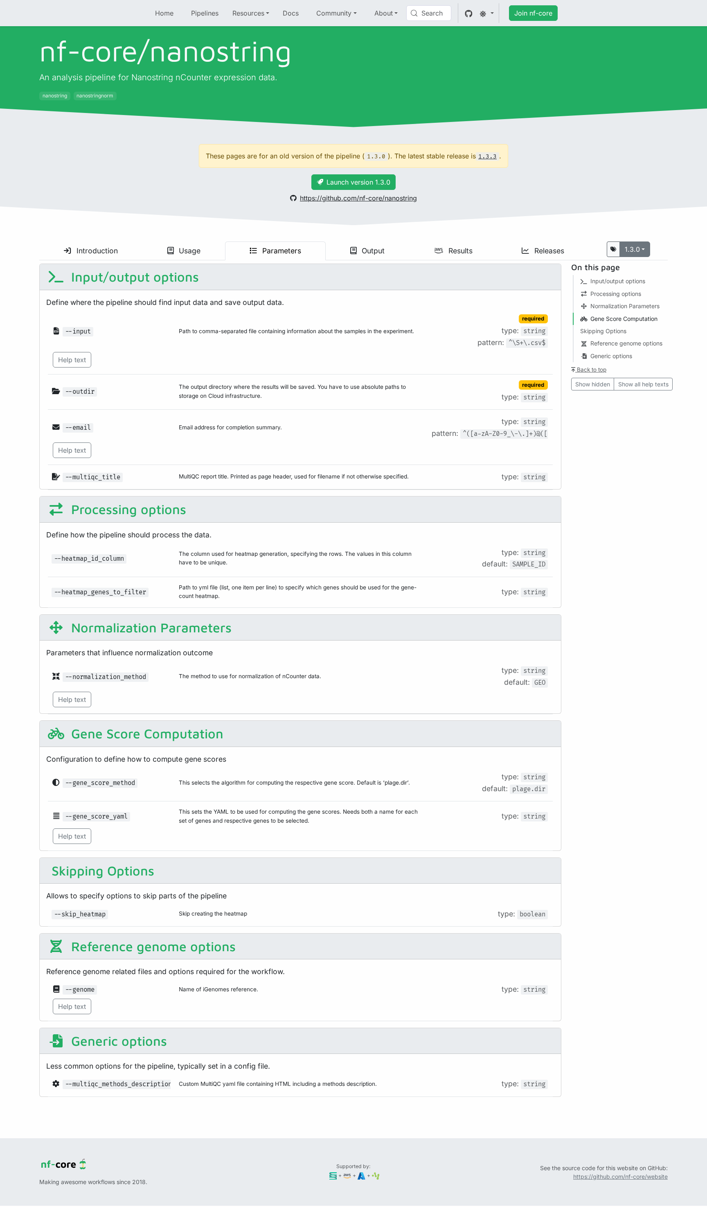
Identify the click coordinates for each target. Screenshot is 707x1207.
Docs (291, 13)
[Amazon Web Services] (347, 1175)
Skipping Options (101, 870)
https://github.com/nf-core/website (620, 1176)
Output (372, 250)
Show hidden (592, 384)
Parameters (280, 250)
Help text (72, 360)
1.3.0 (632, 249)
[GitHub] (469, 13)
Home (164, 13)
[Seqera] (333, 1175)
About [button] (383, 13)
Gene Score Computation (145, 733)
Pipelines (204, 13)
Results (459, 250)
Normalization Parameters (150, 627)
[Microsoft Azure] (361, 1175)
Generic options (117, 1041)
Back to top (590, 369)
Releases (548, 250)
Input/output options (133, 276)
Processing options (127, 509)
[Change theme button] (486, 13)
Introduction (96, 250)
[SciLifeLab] (376, 1175)
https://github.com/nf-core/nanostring (358, 198)
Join (533, 13)
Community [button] (333, 13)
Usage (188, 250)
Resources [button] (248, 13)
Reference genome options (152, 946)
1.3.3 (487, 156)
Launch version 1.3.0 (358, 182)
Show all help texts (643, 384)
